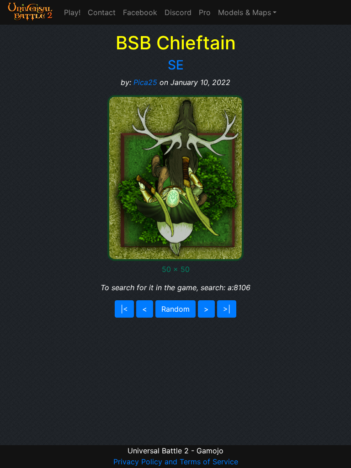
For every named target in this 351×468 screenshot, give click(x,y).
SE (176, 65)
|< (124, 309)
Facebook (140, 12)
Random (175, 309)
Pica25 (145, 82)
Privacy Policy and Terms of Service (175, 461)
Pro (205, 12)
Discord (178, 12)
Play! (72, 12)
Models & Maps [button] (244, 12)
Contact (102, 12)
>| (226, 309)
